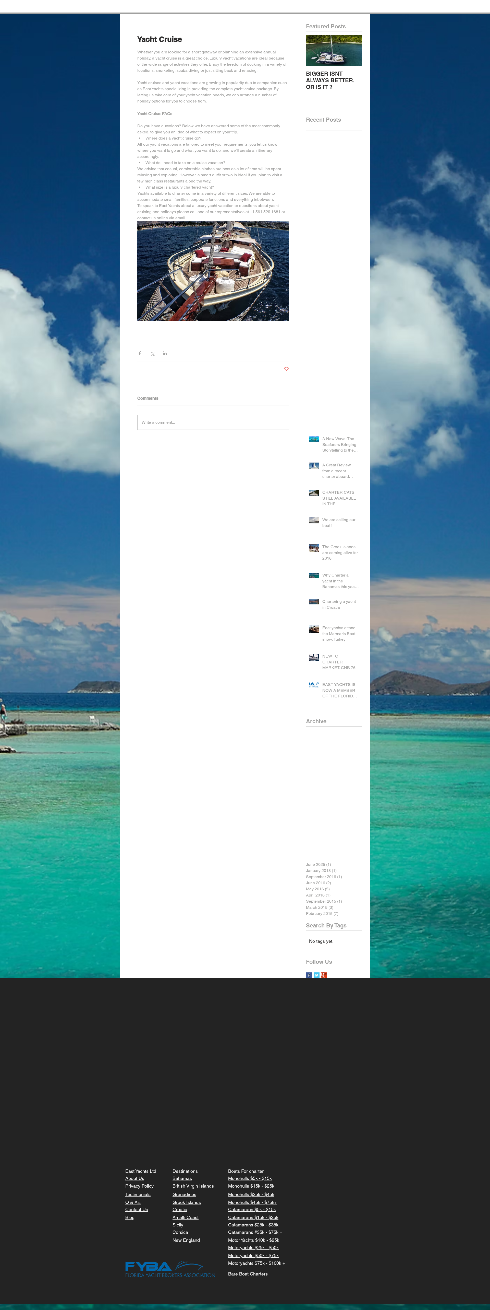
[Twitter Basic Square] (317, 975)
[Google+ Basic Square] (324, 975)
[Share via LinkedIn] (164, 353)
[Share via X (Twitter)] (152, 353)
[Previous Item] (314, 50)
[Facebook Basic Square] (309, 975)
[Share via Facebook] (139, 353)
